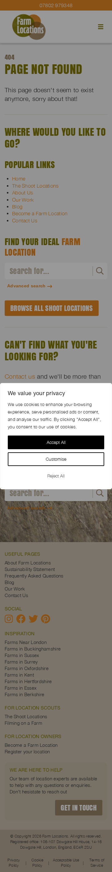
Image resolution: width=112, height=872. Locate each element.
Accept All (56, 442)
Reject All (56, 475)
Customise (56, 459)
